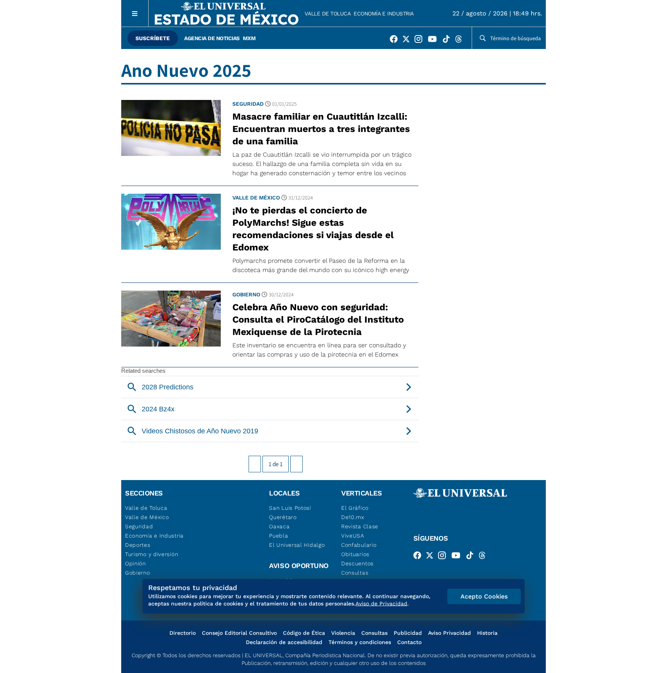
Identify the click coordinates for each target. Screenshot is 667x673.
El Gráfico (355, 508)
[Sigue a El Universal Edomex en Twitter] (408, 40)
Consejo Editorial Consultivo (239, 633)
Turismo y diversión (151, 554)
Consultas (354, 573)
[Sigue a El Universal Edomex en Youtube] (434, 40)
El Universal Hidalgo (297, 545)
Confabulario (358, 545)
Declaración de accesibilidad (284, 642)
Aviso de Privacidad (381, 603)
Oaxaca (279, 526)
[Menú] (135, 13)
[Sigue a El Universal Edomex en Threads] (461, 40)
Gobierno (246, 294)
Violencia (343, 633)
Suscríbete (152, 38)
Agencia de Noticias (212, 38)
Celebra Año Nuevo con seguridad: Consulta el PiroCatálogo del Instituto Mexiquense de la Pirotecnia (318, 319)
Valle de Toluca (327, 13)
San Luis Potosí (290, 508)
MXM (249, 38)
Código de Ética (304, 633)
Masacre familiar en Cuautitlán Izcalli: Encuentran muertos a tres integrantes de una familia (321, 129)
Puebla (278, 536)
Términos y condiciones (359, 642)
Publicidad (408, 633)
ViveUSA (352, 536)
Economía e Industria (383, 13)
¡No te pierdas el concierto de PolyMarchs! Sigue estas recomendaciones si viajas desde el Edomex (313, 229)
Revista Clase (359, 526)
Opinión (135, 563)
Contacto (409, 642)
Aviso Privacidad (449, 633)
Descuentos (357, 563)
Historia (487, 633)
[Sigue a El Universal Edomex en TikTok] (448, 40)
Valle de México (256, 197)
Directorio (182, 633)
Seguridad (248, 104)
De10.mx (352, 517)
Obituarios (355, 554)
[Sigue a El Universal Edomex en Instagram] (421, 40)
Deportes (138, 545)
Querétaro (282, 517)
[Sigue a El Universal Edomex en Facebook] (396, 40)
